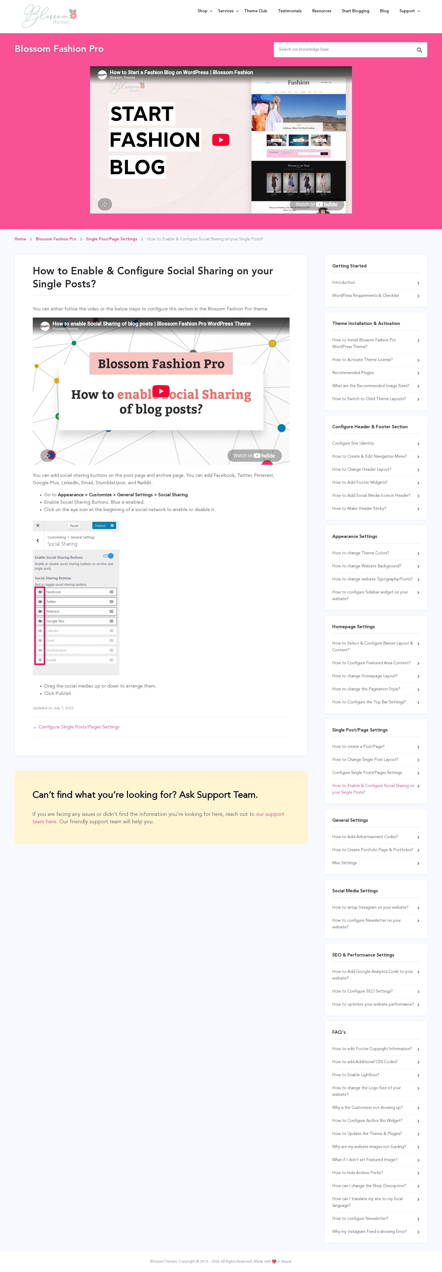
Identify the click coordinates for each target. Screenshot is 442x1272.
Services (226, 11)
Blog (384, 11)
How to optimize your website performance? (373, 1005)
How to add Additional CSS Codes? (365, 1062)
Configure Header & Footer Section (370, 427)
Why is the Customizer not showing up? (367, 1108)
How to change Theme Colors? (360, 553)
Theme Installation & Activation (366, 323)
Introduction (343, 283)
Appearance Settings (354, 536)
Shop (202, 11)
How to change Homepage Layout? (365, 676)
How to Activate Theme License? (362, 360)
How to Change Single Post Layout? (365, 760)
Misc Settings (344, 863)
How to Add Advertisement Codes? (365, 837)
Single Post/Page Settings (360, 730)
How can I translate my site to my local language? (367, 1202)
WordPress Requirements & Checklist (365, 296)
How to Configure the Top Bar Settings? (369, 702)
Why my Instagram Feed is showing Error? (369, 1232)
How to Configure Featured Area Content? (371, 663)
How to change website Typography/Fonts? (372, 579)
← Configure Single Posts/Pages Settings (76, 727)
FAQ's (339, 1032)
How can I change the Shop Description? (369, 1186)
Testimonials (290, 11)
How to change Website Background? (366, 566)
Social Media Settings (355, 891)
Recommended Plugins (353, 373)
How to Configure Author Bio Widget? (367, 1121)
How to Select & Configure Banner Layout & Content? (372, 646)
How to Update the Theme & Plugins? (367, 1134)
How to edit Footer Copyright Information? (372, 1049)
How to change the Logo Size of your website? (366, 1091)
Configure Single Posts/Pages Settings (367, 773)
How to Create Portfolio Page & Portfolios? (372, 850)
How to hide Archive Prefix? (357, 1173)
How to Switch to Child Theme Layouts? (369, 399)
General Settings (350, 820)
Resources (321, 11)
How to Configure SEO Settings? (362, 991)
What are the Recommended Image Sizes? (370, 386)
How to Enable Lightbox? (355, 1075)
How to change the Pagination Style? (366, 689)
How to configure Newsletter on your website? (366, 924)
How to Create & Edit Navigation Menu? (369, 457)
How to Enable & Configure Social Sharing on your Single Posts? (373, 789)
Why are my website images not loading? (369, 1147)
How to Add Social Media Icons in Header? (371, 496)
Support (407, 11)
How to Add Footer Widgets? (360, 483)
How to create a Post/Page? (358, 747)
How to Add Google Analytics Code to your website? (372, 975)
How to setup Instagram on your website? (370, 908)
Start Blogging (355, 11)
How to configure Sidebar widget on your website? (370, 595)
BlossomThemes (163, 1261)
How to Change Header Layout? (361, 470)
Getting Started (349, 266)
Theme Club (255, 11)
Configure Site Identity (353, 444)
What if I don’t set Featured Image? (364, 1160)
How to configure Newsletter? (360, 1219)
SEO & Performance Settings (363, 955)
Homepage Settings (353, 627)
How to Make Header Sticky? (359, 509)
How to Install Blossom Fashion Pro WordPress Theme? (364, 343)
